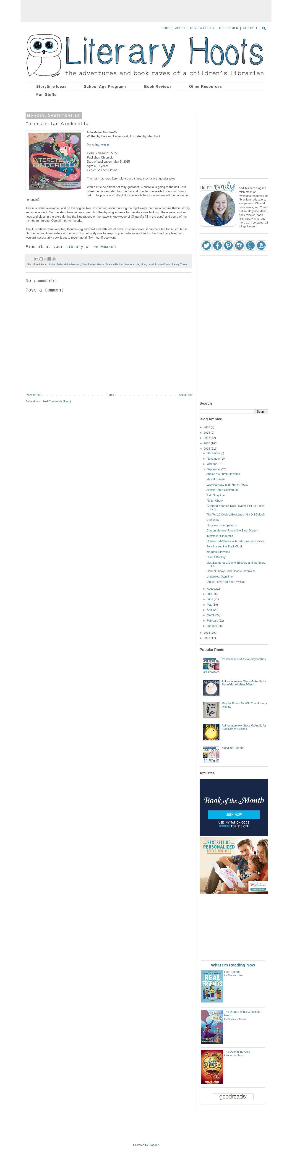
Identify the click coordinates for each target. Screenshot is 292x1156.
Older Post (185, 394)
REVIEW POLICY (202, 28)
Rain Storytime (215, 495)
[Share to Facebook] (49, 259)
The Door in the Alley (237, 1051)
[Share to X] (45, 259)
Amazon (108, 247)
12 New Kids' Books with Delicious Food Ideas (235, 541)
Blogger (153, 1145)
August (211, 588)
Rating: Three (179, 264)
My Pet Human (215, 479)
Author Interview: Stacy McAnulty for (244, 683)
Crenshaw (212, 519)
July (210, 594)
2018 (207, 432)
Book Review (88, 264)
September (214, 469)
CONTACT (250, 28)
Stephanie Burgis (236, 1019)
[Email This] (36, 259)
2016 (207, 443)
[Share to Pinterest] (54, 259)
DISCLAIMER (228, 28)
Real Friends (232, 972)
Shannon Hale (235, 975)
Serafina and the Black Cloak (224, 546)
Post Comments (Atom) (56, 401)
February (213, 620)
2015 (207, 448)
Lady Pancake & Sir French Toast (227, 484)
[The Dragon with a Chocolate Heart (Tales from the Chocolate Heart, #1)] (212, 1042)
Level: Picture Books (159, 264)
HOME (166, 28)
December (214, 453)
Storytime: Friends (233, 748)
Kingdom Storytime (218, 552)
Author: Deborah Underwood (64, 264)
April (210, 610)
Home (110, 394)
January (212, 625)
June (210, 599)
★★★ (105, 144)
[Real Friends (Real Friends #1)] (212, 1001)
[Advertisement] (146, 10)
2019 (207, 427)
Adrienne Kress (235, 1055)
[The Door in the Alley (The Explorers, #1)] (212, 1082)
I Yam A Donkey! (216, 557)
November (214, 458)
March (211, 615)
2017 (207, 438)
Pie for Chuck (214, 500)
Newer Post (34, 394)
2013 (207, 638)
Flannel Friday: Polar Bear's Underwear (230, 571)
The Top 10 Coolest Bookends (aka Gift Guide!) (235, 514)
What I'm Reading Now (233, 965)
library (74, 247)
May (210, 604)
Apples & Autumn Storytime (223, 474)
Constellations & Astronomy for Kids (244, 659)
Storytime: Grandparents (221, 525)
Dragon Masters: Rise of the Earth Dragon (232, 530)
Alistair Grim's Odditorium (222, 490)
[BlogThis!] (41, 259)
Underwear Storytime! (219, 576)
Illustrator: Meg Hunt (135, 264)
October (212, 464)
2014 (207, 632)
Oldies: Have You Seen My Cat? (226, 581)
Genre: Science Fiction (110, 264)
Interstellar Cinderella (219, 536)
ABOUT (180, 28)
